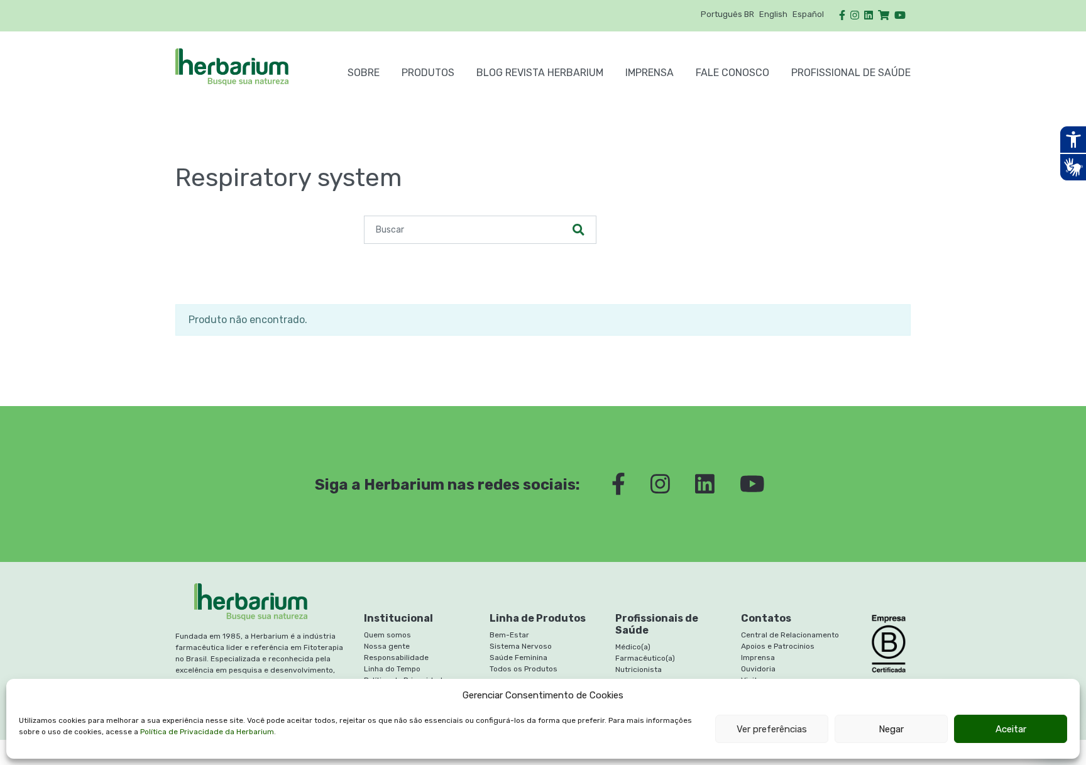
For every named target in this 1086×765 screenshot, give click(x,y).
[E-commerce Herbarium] (883, 15)
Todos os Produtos (523, 668)
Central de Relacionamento (790, 634)
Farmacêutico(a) (645, 658)
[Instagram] (854, 15)
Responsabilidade (396, 657)
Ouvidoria (758, 668)
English (773, 14)
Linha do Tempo (392, 668)
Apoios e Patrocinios (777, 646)
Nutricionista (638, 669)
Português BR (727, 14)
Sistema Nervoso (521, 646)
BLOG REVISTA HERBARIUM (539, 73)
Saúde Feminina (518, 657)
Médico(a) (632, 646)
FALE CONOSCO (732, 73)
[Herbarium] (250, 67)
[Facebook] (842, 15)
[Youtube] (900, 15)
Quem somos (387, 634)
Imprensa (649, 73)
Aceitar (1011, 729)
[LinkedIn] (868, 15)
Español (808, 14)
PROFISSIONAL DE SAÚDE (851, 73)
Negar (891, 729)
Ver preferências (772, 729)
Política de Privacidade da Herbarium (207, 731)
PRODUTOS (428, 73)
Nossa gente (387, 646)
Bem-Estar (509, 634)
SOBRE (364, 73)
